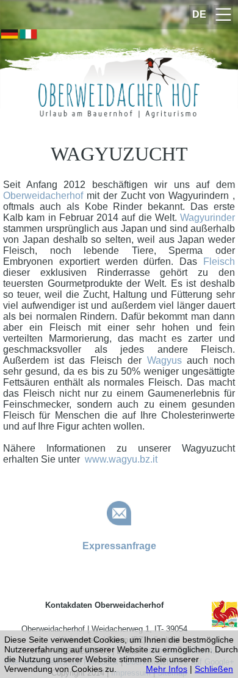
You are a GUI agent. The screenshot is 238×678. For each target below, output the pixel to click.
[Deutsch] (9, 35)
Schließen (214, 669)
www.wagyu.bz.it (121, 459)
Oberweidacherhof (45, 195)
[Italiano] (28, 35)
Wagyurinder (207, 217)
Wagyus (164, 360)
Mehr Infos (166, 669)
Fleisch (219, 261)
